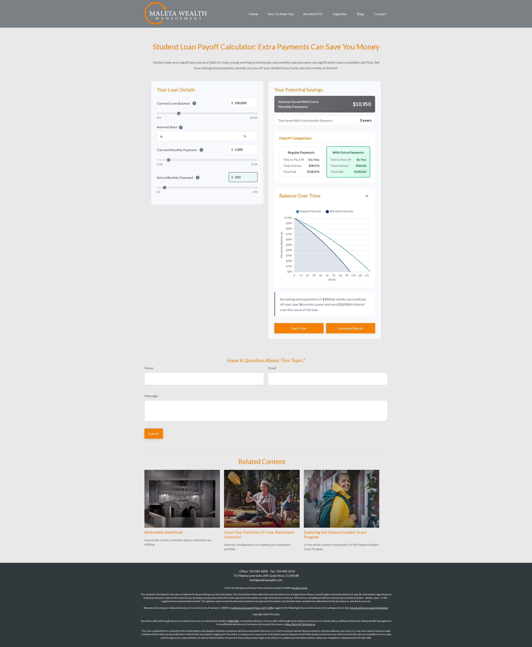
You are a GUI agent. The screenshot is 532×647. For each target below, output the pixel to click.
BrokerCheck (299, 587)
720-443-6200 (258, 571)
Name (148, 368)
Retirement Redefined (163, 532)
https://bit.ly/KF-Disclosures (300, 624)
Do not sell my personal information (369, 607)
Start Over (298, 328)
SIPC (237, 621)
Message (151, 396)
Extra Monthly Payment (177, 177)
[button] (254, 14)
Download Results (350, 328)
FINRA (230, 621)
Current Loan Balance (176, 103)
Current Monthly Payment (179, 150)
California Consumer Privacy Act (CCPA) (252, 607)
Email (272, 368)
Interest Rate (169, 127)
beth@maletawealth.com (266, 580)
